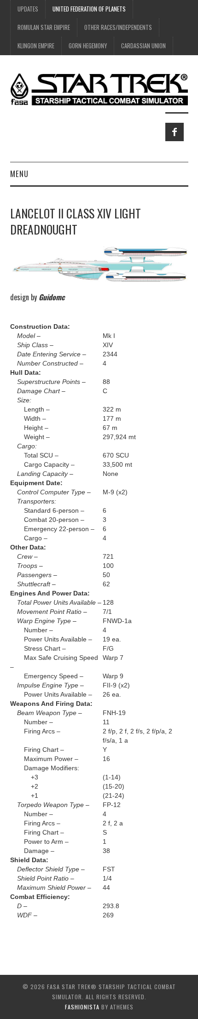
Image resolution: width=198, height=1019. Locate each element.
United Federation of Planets (89, 9)
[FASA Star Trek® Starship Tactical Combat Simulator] (99, 88)
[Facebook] (174, 132)
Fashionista (82, 1006)
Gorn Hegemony (88, 45)
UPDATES (27, 9)
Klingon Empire (35, 45)
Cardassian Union (143, 45)
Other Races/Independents (118, 27)
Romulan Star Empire (43, 27)
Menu (19, 173)
